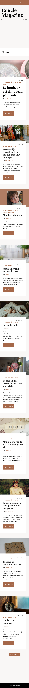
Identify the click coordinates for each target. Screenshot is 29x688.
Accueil (5, 82)
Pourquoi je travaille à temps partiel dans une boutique (11, 153)
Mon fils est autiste (12, 215)
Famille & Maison (8, 212)
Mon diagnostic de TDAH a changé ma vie (13, 444)
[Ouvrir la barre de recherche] (1, 19)
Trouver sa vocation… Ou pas (12, 563)
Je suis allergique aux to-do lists (12, 270)
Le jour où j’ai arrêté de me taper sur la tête (12, 383)
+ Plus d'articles (14, 654)
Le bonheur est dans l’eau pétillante (13, 91)
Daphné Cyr (8, 99)
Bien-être (11, 82)
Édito (16, 82)
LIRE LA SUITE (9, 113)
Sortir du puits (10, 324)
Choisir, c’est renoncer (9, 621)
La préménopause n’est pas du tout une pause (12, 505)
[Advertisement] (14, 34)
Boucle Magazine (12, 12)
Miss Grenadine (9, 160)
